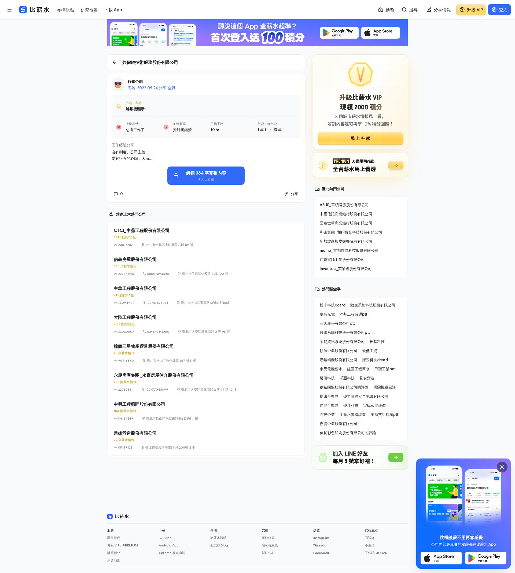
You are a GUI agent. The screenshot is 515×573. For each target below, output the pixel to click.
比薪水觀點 (218, 538)
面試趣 (369, 538)
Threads (319, 545)
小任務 (369, 545)
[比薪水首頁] (118, 516)
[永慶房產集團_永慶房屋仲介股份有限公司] (206, 382)
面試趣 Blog (219, 545)
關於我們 (113, 538)
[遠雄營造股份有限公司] (206, 440)
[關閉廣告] (502, 467)
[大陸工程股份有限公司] (206, 324)
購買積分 (113, 553)
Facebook (321, 553)
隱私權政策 (270, 545)
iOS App (165, 538)
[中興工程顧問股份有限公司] (206, 411)
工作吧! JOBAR (376, 553)
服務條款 (268, 538)
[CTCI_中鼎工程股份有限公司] (206, 237)
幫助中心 (268, 553)
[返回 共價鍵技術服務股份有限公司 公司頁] (206, 62)
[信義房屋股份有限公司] (206, 266)
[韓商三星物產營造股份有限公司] (206, 353)
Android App (169, 545)
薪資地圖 (113, 560)
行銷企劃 (135, 81)
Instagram (321, 538)
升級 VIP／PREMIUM (122, 545)
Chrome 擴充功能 (172, 553)
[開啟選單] (9, 9)
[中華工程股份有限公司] (206, 295)
